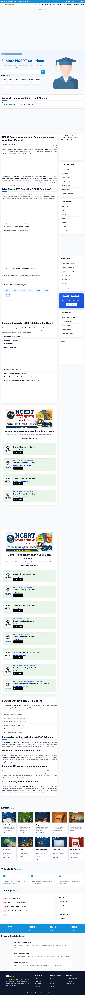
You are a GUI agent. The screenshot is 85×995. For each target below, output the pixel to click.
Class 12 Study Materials (68, 263)
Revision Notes (5, 86)
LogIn (73, 1)
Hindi (63, 218)
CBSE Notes (53, 4)
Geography (65, 226)
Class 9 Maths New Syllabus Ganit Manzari (19, 911)
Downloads (77, 4)
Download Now (71, 304)
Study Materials (68, 4)
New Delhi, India (70, 983)
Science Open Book (18, 577)
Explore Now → (18, 452)
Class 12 (4, 83)
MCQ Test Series (66, 325)
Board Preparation (63, 914)
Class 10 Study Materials (68, 271)
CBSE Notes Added (67, 321)
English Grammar (66, 230)
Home (36, 4)
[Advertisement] (19, 20)
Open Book (16, 592)
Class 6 (4, 79)
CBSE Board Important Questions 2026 (18, 915)
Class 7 (11, 79)
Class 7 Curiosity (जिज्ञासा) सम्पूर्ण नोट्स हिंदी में (18, 902)
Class (20, 104)
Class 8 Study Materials (68, 279)
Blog (82, 4)
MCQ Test (59, 4)
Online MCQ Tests (66, 181)
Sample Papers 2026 (67, 329)
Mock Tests (37, 986)
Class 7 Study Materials (68, 283)
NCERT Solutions (43, 4)
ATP (7, 5)
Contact (19, 54)
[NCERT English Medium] (29, 542)
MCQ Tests (35, 83)
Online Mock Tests (63, 918)
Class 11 (38, 79)
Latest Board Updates (67, 333)
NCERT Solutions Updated (68, 317)
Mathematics (65, 206)
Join (76, 1)
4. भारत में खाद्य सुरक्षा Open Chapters (21, 497)
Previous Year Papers (67, 193)
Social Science (26, 83)
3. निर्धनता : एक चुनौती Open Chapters (21, 481)
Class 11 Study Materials (68, 267)
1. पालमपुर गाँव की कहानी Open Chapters (22, 450)
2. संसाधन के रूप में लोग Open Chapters (22, 465)
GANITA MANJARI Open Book (20, 686)
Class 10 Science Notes (13, 898)
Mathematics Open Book (19, 655)
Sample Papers (66, 189)
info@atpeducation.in (71, 978)
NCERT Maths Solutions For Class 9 (16, 906)
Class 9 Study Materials (68, 275)
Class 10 (31, 79)
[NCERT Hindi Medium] (29, 418)
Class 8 (17, 79)
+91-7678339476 (70, 981)
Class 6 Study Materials (68, 288)
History (64, 222)
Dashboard (81, 1)
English (64, 214)
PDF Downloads (66, 185)
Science (11, 83)
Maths (17, 83)
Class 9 (24, 79)
